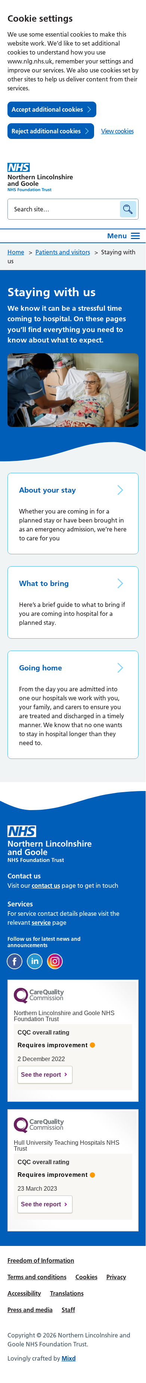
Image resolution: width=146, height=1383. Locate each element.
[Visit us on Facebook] (14, 961)
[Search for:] (65, 209)
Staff (68, 1310)
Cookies (86, 1277)
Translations (67, 1293)
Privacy (116, 1277)
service (41, 922)
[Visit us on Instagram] (55, 961)
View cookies (117, 131)
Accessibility (24, 1293)
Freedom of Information (40, 1260)
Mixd (69, 1358)
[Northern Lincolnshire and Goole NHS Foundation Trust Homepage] (40, 177)
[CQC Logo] (39, 1002)
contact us (46, 885)
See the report (41, 1075)
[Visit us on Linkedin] (35, 961)
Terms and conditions (36, 1277)
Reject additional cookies (46, 131)
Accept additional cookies (47, 109)
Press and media (30, 1310)
